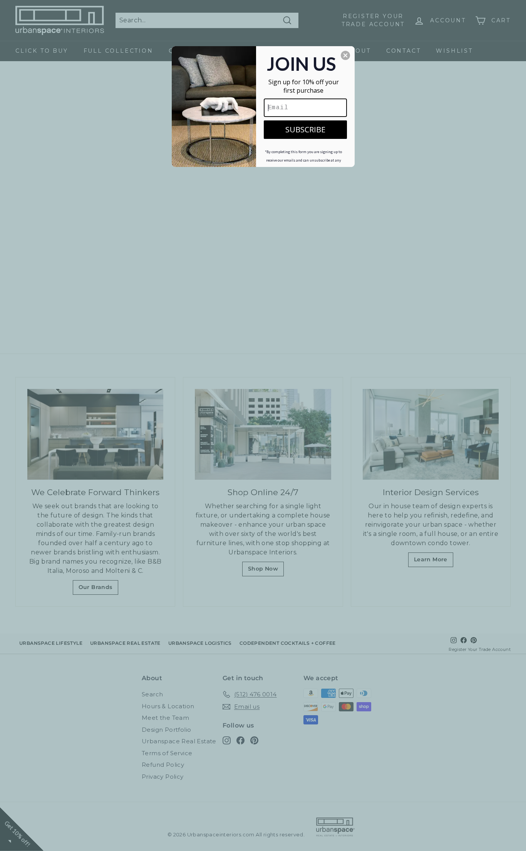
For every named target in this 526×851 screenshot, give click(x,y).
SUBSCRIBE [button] (305, 129)
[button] (345, 55)
